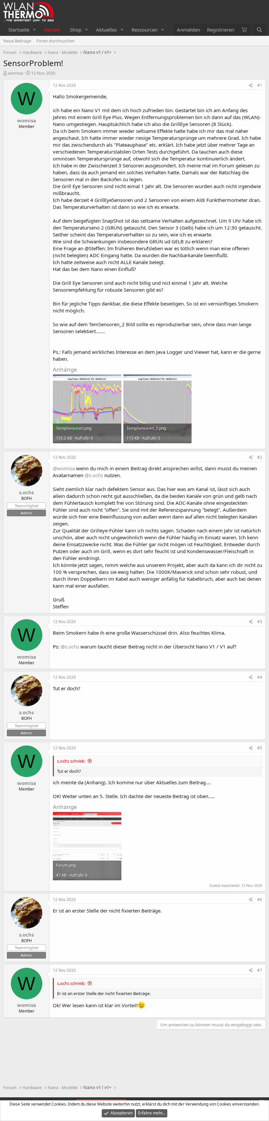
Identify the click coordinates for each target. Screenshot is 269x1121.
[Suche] (259, 30)
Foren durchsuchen (55, 41)
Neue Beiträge (17, 41)
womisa (15, 73)
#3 (259, 621)
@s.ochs (94, 475)
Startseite (18, 29)
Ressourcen (144, 29)
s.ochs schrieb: (71, 761)
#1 (259, 85)
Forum (52, 29)
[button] (34, 30)
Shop (75, 29)
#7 (259, 970)
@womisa (64, 468)
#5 (259, 748)
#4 (259, 677)
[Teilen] (251, 85)
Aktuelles (106, 29)
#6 (259, 899)
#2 (259, 457)
